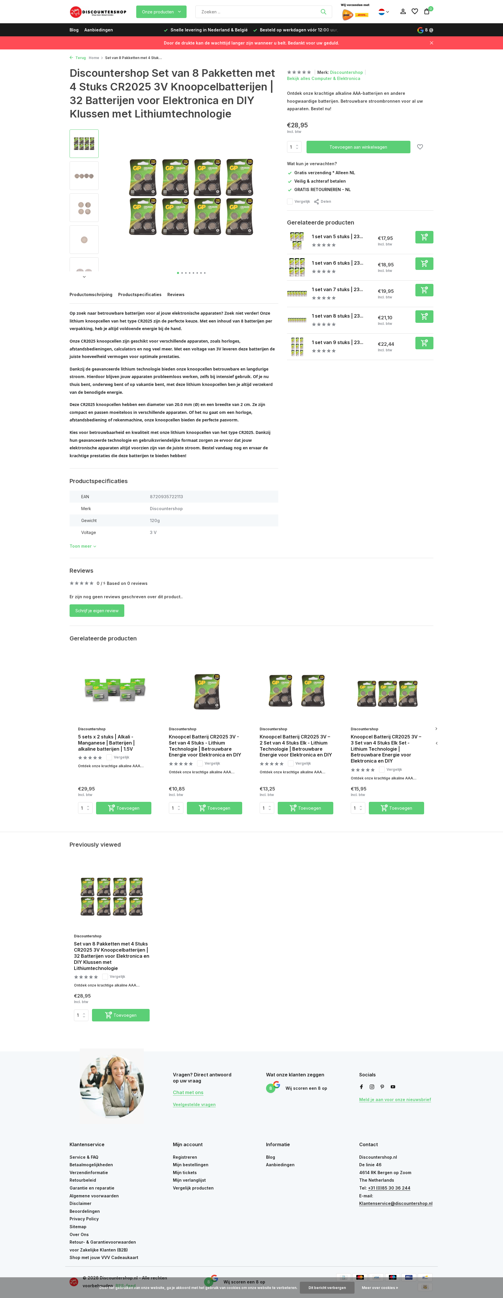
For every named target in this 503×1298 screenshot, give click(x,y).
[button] (178, 273)
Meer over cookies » (380, 1287)
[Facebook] (361, 1087)
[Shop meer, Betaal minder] (99, 11)
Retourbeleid (83, 1180)
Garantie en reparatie (92, 1187)
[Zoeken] (323, 12)
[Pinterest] (382, 1087)
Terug (80, 58)
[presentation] (436, 743)
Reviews (176, 294)
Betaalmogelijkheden (91, 1164)
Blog (74, 29)
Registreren (185, 1157)
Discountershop (346, 72)
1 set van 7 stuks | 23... (337, 289)
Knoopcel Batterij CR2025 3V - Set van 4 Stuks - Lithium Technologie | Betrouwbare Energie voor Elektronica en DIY (205, 746)
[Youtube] (393, 1087)
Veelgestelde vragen (194, 1104)
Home (94, 58)
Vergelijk (302, 201)
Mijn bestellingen (190, 1164)
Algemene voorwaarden (94, 1195)
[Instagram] (372, 1087)
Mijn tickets (185, 1172)
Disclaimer (80, 1203)
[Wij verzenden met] (355, 11)
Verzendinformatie (89, 1172)
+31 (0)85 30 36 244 (389, 1187)
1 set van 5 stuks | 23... (337, 236)
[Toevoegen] (424, 237)
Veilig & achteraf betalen (320, 181)
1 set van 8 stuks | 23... (337, 316)
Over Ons (79, 1234)
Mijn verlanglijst (189, 1180)
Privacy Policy (84, 1218)
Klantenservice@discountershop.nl (396, 1203)
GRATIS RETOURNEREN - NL (322, 189)
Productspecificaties (140, 294)
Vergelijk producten (193, 1187)
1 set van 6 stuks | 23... (337, 263)
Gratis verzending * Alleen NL (324, 172)
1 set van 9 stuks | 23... (337, 342)
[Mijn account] (403, 11)
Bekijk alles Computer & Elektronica (323, 78)
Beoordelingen (85, 1211)
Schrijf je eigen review (96, 610)
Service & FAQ (84, 1157)
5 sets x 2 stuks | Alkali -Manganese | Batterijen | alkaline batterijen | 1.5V (106, 743)
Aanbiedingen (98, 29)
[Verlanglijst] (415, 11)
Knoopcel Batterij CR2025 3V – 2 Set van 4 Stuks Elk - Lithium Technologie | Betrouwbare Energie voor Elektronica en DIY (296, 746)
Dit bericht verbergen (327, 1287)
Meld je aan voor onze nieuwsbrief (395, 1099)
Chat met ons (188, 1092)
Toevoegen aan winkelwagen (358, 147)
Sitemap (78, 1226)
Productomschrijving (91, 294)
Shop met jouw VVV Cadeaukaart (104, 1257)
